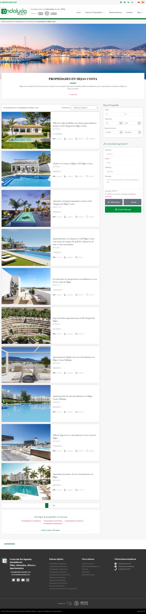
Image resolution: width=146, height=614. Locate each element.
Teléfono (108, 167)
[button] (73, 94)
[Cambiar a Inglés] (139, 2)
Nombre (108, 150)
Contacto (129, 12)
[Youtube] (23, 580)
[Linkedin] (128, 2)
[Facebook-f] (121, 2)
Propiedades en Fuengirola (31, 521)
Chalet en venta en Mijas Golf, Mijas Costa (72, 163)
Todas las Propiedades (93, 12)
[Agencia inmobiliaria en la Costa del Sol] (13, 11)
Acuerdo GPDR (111, 191)
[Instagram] (132, 2)
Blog (139, 12)
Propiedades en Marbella (53, 521)
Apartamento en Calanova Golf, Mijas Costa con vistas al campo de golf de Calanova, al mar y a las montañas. (73, 242)
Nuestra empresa (115, 12)
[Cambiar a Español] (143, 2)
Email (107, 159)
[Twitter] (124, 2)
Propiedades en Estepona (74, 521)
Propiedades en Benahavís (52, 523)
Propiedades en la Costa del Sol (24, 21)
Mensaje (108, 176)
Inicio (79, 12)
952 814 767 (8, 2)
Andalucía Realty (6, 21)
